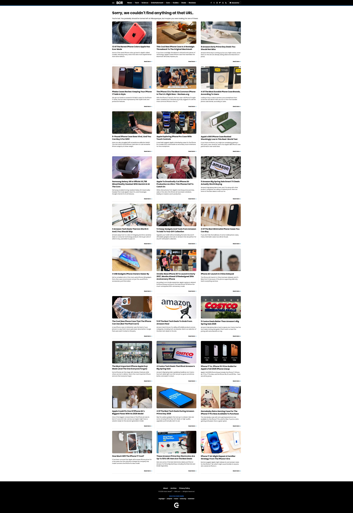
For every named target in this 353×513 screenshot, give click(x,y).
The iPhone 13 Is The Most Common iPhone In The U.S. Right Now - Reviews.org (176, 92)
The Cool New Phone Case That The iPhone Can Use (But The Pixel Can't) (131, 322)
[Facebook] (211, 2)
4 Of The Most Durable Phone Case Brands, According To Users (220, 92)
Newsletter (235, 3)
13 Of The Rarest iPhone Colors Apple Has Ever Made (131, 47)
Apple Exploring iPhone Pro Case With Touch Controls (174, 137)
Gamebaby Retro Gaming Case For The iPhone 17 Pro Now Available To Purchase (220, 412)
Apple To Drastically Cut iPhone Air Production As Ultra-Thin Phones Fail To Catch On (175, 184)
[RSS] (226, 2)
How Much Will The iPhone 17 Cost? (128, 456)
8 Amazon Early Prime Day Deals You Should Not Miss (218, 48)
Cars (168, 3)
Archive (173, 488)
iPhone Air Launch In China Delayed (217, 274)
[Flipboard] (220, 2)
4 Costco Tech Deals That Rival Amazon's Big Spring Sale (176, 367)
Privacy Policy (184, 488)
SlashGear (191, 498)
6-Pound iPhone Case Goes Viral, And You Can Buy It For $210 (131, 137)
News (129, 3)
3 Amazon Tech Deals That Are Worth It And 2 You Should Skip (130, 230)
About (165, 488)
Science (145, 3)
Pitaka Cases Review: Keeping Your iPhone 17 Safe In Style (132, 92)
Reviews (192, 3)
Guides (176, 3)
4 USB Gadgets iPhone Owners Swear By (130, 274)
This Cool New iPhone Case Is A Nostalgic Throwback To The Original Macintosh (176, 47)
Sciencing (183, 498)
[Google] (223, 2)
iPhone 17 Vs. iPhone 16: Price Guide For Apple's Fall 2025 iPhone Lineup (219, 367)
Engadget (162, 498)
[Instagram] (217, 2)
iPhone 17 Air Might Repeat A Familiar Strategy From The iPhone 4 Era (218, 457)
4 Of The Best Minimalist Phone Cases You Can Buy (220, 230)
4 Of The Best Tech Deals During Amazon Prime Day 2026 (175, 412)
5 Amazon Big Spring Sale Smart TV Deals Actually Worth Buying (220, 182)
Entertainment (157, 3)
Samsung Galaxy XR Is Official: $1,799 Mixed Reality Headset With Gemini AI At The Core (131, 184)
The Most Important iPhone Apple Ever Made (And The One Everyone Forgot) (130, 367)
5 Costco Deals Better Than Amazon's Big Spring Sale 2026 (220, 322)
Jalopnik (169, 498)
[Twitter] (214, 2)
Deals (183, 3)
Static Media (168, 492)
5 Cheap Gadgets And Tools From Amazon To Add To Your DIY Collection (176, 230)
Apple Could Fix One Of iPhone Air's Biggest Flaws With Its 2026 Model (128, 412)
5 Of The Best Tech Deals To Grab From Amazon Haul (174, 322)
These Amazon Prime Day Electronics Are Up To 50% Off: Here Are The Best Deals (176, 457)
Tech (137, 3)
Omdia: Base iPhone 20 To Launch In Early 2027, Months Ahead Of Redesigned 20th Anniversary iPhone (176, 276)
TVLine (176, 498)
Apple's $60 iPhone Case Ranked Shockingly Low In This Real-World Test (219, 137)
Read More (147, 61)
